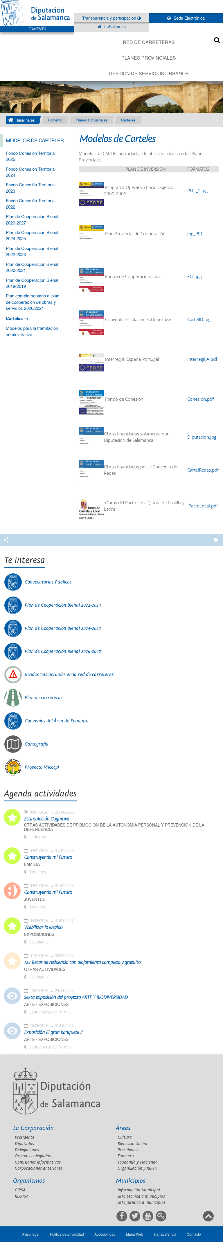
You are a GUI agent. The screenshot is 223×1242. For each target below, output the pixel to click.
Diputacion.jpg (201, 437)
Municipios (130, 1180)
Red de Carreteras (149, 42)
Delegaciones (27, 1149)
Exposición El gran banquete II (53, 1032)
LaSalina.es (114, 27)
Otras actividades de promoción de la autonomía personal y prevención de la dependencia (114, 827)
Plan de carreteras (44, 697)
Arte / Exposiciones (46, 1004)
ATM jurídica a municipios (142, 1202)
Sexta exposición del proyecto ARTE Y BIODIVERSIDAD (76, 997)
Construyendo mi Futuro (48, 857)
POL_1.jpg (197, 190)
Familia (32, 864)
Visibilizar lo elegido (43, 927)
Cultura (125, 1137)
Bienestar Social (132, 1143)
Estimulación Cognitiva (46, 819)
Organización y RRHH (138, 1168)
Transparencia (165, 1234)
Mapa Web (134, 1234)
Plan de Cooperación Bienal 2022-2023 (63, 605)
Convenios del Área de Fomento (56, 721)
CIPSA (20, 1190)
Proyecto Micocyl (42, 767)
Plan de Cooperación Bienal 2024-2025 (63, 628)
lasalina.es (26, 120)
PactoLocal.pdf (203, 506)
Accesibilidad (105, 1234)
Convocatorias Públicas (48, 582)
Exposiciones (39, 934)
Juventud (35, 899)
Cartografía (36, 744)
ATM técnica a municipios (141, 1196)
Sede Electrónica (188, 18)
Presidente (24, 1137)
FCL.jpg (194, 276)
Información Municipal (139, 1190)
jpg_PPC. (195, 234)
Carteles (128, 120)
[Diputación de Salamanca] (37, 13)
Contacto (194, 1234)
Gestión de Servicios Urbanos (149, 73)
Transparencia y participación (109, 18)
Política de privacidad (67, 1234)
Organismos (29, 1180)
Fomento (55, 120)
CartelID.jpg (199, 320)
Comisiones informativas (38, 1162)
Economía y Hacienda (138, 1162)
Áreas (123, 1128)
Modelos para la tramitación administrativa (32, 331)
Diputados (24, 1143)
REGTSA (21, 1196)
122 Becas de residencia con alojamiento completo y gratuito (82, 962)
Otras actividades (44, 969)
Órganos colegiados (33, 1155)
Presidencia (128, 1149)
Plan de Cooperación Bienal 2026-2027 (63, 651)
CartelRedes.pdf (203, 470)
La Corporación (33, 1128)
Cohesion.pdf (200, 399)
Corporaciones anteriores (38, 1168)
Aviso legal (30, 1234)
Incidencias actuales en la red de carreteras (69, 674)
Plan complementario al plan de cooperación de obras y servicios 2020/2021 (32, 301)
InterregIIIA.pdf (202, 359)
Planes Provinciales (148, 57)
